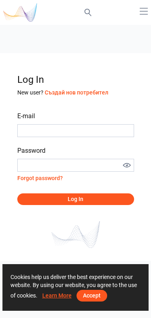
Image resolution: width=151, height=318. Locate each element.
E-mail (26, 116)
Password (31, 150)
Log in (75, 199)
